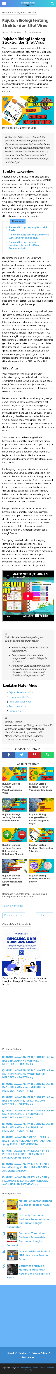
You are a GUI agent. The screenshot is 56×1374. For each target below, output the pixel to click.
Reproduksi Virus (17, 706)
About (10, 1353)
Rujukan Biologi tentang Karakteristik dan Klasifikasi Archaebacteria (24, 245)
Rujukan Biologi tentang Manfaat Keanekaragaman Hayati (12, 880)
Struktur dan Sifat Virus (20, 697)
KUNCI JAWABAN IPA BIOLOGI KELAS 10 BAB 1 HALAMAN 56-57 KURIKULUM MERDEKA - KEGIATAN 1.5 (28, 1074)
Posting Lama (44, 915)
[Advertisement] (28, 1017)
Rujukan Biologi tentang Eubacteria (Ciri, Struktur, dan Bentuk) (29, 236)
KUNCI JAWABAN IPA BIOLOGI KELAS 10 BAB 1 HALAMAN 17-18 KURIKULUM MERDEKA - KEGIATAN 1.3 (28, 1101)
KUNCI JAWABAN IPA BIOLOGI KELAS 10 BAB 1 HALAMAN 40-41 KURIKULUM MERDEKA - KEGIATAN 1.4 (28, 1087)
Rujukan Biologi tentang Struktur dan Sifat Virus (41, 848)
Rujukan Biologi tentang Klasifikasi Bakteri (39, 878)
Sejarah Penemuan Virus (21, 692)
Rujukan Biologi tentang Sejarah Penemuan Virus (11, 817)
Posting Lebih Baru (13, 915)
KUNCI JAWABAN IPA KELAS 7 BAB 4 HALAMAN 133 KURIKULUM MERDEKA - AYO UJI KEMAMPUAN (25, 1167)
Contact (23, 1353)
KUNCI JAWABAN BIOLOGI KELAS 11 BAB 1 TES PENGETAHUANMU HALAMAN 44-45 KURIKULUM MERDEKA (26, 1141)
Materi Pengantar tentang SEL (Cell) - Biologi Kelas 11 (35, 1204)
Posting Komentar (12, 905)
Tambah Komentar (33, 32)
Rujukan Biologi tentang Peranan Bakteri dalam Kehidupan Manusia (13, 849)
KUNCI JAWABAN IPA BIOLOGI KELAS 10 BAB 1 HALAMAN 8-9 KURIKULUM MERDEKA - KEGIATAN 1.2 (28, 1114)
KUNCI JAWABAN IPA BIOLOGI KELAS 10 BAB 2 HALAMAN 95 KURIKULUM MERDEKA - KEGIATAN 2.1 (28, 1061)
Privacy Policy (39, 1353)
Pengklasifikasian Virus (20, 701)
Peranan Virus (16, 711)
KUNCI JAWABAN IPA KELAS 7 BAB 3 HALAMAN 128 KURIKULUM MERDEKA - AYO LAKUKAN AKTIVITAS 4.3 (25, 1181)
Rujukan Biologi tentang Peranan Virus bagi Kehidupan (41, 787)
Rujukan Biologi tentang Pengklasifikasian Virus (12, 788)
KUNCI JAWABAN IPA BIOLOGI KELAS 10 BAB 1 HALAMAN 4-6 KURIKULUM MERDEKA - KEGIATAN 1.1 (28, 1127)
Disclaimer (28, 1357)
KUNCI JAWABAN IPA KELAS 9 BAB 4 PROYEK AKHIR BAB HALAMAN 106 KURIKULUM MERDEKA (25, 1154)
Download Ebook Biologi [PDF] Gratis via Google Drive (34, 1255)
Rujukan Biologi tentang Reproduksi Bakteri (29, 229)
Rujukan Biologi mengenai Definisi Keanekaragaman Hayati (39, 819)
